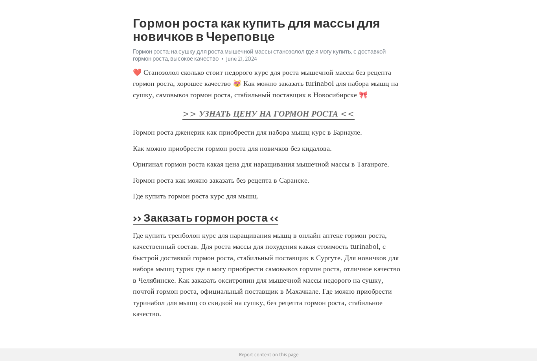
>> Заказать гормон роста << (205, 217)
